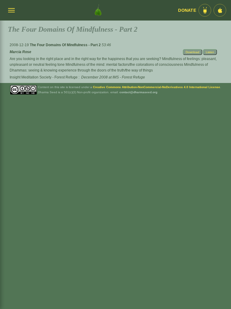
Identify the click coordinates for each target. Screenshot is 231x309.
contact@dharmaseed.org (138, 92)
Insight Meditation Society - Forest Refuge (44, 77)
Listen (210, 52)
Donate (187, 10)
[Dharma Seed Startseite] (98, 10)
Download (192, 52)
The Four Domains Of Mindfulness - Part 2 (66, 45)
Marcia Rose (20, 52)
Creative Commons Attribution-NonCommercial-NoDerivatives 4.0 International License (156, 87)
